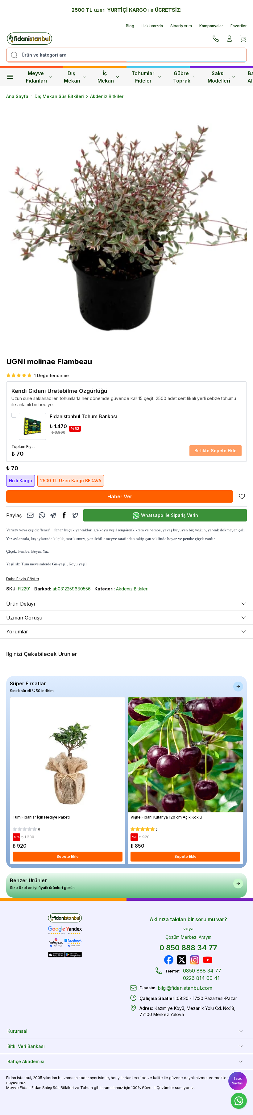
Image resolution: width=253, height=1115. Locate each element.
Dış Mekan (72, 77)
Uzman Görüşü (24, 618)
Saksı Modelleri (219, 77)
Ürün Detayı (20, 604)
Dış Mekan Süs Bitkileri (59, 96)
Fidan (11, 1077)
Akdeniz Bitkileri (107, 96)
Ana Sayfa (17, 96)
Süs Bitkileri (63, 1087)
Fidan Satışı (41, 1087)
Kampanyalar (211, 25)
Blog (130, 25)
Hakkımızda (152, 25)
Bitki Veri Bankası (26, 1046)
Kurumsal (17, 1031)
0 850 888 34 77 (188, 947)
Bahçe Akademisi (25, 1061)
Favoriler (238, 25)
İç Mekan (105, 77)
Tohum (86, 1087)
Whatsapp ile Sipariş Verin (169, 515)
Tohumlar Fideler (143, 77)
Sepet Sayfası (237, 1081)
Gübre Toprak (181, 77)
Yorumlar (17, 631)
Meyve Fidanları (36, 77)
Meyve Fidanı (18, 1087)
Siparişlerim (181, 25)
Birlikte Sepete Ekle (215, 450)
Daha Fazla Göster (22, 579)
